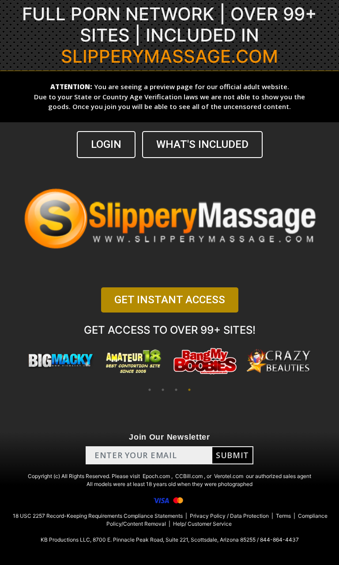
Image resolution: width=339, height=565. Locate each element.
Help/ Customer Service (202, 523)
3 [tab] (176, 389)
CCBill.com (189, 476)
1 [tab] (149, 389)
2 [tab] (162, 389)
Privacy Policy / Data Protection (229, 515)
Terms (283, 515)
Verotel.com (228, 476)
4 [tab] (189, 389)
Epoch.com (156, 476)
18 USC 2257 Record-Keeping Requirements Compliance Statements (98, 515)
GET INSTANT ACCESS (169, 300)
